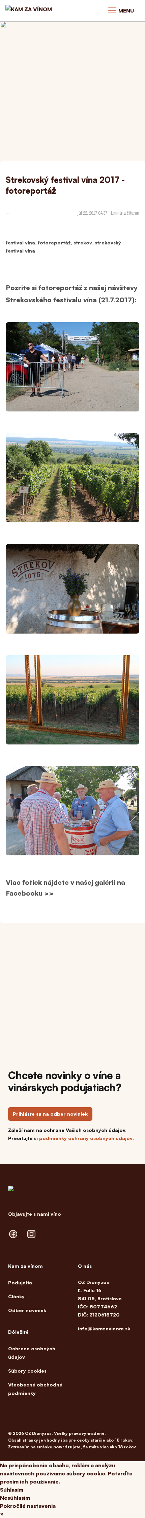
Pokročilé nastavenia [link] (28, 1505)
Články (16, 1296)
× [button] (2, 1514)
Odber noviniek (27, 1310)
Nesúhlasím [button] (15, 1497)
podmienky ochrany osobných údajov (86, 1138)
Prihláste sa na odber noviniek (50, 1114)
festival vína (20, 242)
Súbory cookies (27, 1371)
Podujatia (20, 1282)
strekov (83, 242)
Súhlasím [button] (11, 1489)
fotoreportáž (54, 242)
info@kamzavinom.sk (104, 1328)
